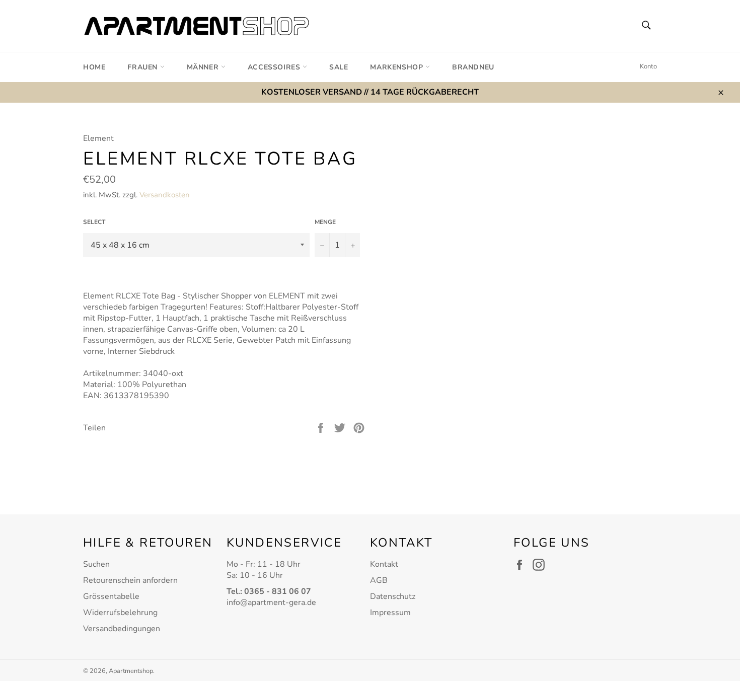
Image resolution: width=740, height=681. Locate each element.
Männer (204, 67)
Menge (325, 222)
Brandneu (473, 67)
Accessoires (275, 67)
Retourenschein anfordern (130, 580)
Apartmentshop (131, 670)
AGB (379, 580)
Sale (338, 67)
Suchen (96, 564)
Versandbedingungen (121, 628)
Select (94, 222)
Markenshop (397, 67)
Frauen (143, 67)
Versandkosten (164, 195)
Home (94, 67)
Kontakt (384, 564)
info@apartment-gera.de (271, 602)
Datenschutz (392, 596)
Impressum (390, 612)
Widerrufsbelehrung (120, 612)
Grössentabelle (111, 596)
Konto (648, 66)
